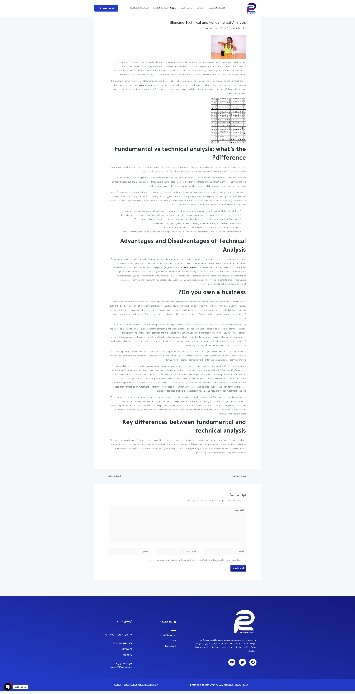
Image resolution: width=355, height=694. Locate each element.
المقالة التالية (113, 476)
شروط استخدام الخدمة (164, 8)
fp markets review (186, 268)
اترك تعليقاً (240, 28)
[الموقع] (130, 552)
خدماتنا (200, 8)
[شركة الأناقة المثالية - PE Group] (251, 8)
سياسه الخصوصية (139, 8)
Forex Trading (227, 28)
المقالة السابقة (241, 476)
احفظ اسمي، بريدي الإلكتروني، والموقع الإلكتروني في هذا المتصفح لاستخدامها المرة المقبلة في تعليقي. (194, 560)
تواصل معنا (186, 8)
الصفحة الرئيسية (216, 8)
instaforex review (147, 85)
